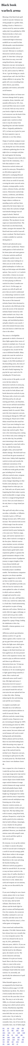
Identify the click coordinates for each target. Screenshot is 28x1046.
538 (3, 1039)
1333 (13, 1028)
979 (18, 1039)
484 (21, 1035)
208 (3, 1035)
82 (12, 1035)
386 (23, 1028)
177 (14, 1033)
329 (12, 1042)
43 (17, 1044)
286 (23, 1039)
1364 (13, 1037)
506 (3, 1037)
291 (3, 1044)
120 (8, 1028)
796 (8, 1035)
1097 (18, 1037)
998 (8, 1042)
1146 (8, 1044)
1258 (8, 1039)
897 (13, 1044)
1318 (23, 1033)
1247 (13, 1039)
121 (8, 1030)
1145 (22, 1042)
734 (3, 1042)
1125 (9, 1033)
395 (3, 1030)
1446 (8, 1037)
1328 (18, 1033)
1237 (16, 1035)
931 (3, 1028)
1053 (17, 1042)
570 (23, 1037)
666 (12, 1030)
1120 (22, 1030)
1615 (4, 1033)
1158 (18, 1028)
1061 (17, 1030)
